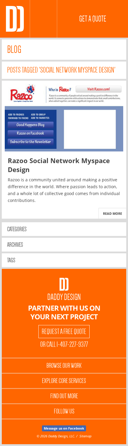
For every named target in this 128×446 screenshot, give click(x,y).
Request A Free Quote (64, 331)
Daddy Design (64, 297)
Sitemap (85, 436)
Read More (112, 213)
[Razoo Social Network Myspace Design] (64, 117)
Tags (11, 260)
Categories (16, 229)
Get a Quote (92, 18)
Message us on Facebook (64, 428)
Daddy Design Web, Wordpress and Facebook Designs (15, 19)
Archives (15, 244)
